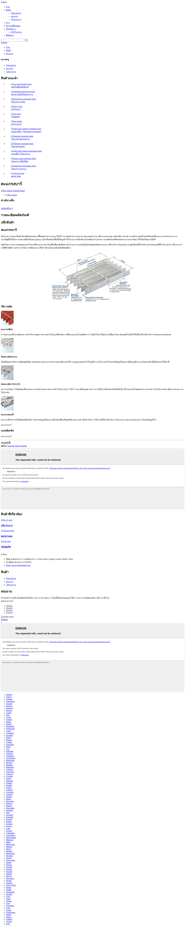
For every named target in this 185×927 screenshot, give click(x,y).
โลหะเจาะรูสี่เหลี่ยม (19, 161)
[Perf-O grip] (6, 520)
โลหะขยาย (16, 13)
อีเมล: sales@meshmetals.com (18, 565)
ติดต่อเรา (10, 35)
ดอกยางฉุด (16, 176)
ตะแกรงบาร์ (16, 124)
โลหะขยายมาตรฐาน (20, 139)
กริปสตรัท (15, 117)
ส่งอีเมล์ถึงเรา (7, 208)
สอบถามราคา (7, 601)
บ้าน (8, 7)
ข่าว (8, 23)
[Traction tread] (7, 531)
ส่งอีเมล (4, 620)
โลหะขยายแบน (18, 146)
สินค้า (8, 10)
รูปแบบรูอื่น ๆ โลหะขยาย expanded (26, 131)
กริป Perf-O (16, 109)
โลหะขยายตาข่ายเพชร (17, 446)
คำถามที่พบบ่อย (13, 26)
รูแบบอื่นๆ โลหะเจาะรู (20, 154)
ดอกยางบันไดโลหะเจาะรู (22, 94)
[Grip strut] (6, 541)
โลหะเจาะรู (16, 19)
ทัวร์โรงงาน (16, 32)
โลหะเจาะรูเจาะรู (18, 169)
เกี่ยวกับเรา (11, 29)
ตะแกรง (14, 16)
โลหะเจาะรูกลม (18, 102)
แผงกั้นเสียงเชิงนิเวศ (20, 87)
